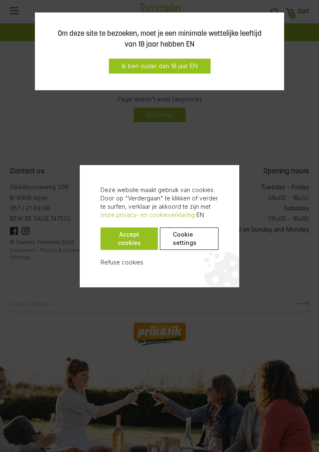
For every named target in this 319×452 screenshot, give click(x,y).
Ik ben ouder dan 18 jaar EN (160, 66)
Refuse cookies (122, 262)
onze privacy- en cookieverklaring (148, 214)
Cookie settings (184, 238)
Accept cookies (129, 238)
